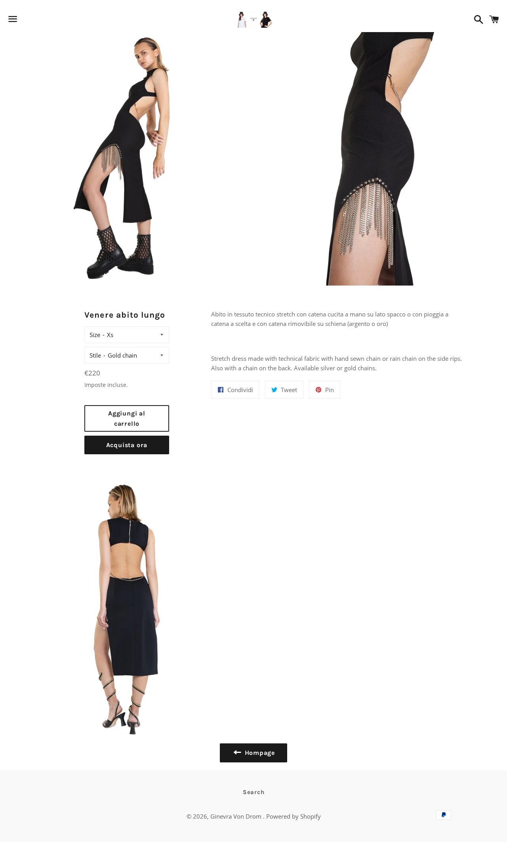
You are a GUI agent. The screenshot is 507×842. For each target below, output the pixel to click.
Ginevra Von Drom (236, 816)
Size (95, 335)
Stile (95, 355)
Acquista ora (127, 445)
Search (254, 792)
